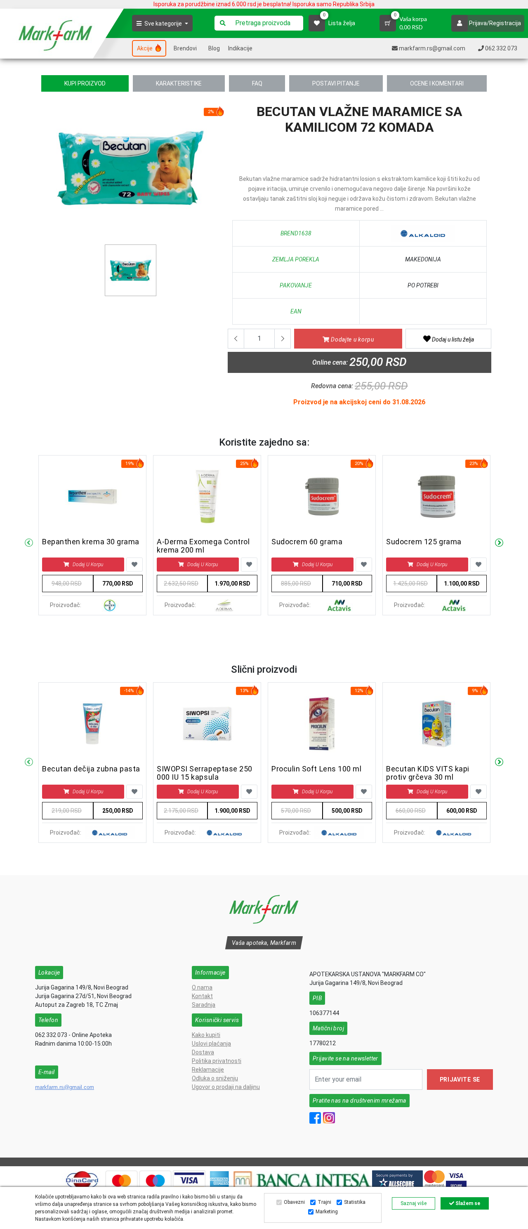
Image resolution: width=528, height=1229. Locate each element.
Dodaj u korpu (88, 564)
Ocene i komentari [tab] (437, 83)
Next (499, 543)
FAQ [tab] (257, 83)
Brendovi (185, 48)
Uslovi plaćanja (211, 1043)
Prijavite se (460, 1079)
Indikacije (240, 48)
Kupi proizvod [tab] (85, 83)
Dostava (203, 1052)
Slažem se (467, 1203)
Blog (214, 48)
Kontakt (202, 996)
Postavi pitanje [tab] (336, 83)
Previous (29, 543)
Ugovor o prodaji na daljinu (226, 1087)
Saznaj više (414, 1203)
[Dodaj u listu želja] (134, 565)
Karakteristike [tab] (179, 83)
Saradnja (203, 1004)
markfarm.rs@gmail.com (64, 1087)
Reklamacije (208, 1069)
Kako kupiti (206, 1035)
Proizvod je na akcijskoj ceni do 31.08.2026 (359, 402)
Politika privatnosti (216, 1061)
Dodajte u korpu (352, 339)
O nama (202, 987)
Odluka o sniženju (215, 1078)
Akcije (145, 48)
